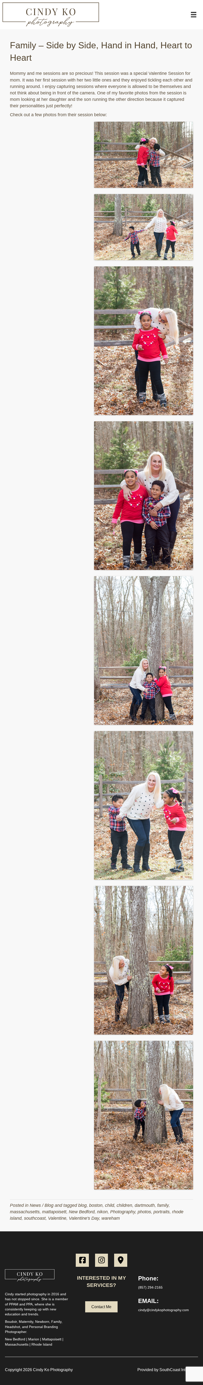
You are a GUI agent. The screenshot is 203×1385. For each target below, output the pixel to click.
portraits (161, 1211)
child (109, 1205)
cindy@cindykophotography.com (163, 1310)
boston (95, 1205)
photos (144, 1211)
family (163, 1205)
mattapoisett (54, 1211)
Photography (122, 1211)
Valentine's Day (84, 1218)
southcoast (35, 1218)
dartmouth (145, 1205)
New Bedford (82, 1211)
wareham (111, 1218)
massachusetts (25, 1211)
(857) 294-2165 (150, 1287)
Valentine (57, 1218)
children (124, 1205)
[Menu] (194, 14)
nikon (102, 1211)
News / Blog (41, 1205)
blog (82, 1205)
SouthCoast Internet (176, 1370)
